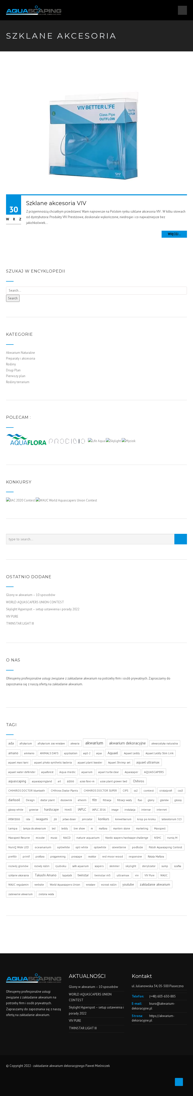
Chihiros (138, 781)
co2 (136, 790)
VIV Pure (149, 875)
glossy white (15, 809)
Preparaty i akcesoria (20, 358)
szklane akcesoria (18, 875)
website (39, 884)
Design (30, 800)
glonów (164, 800)
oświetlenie (119, 847)
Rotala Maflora (156, 856)
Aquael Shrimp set (119, 762)
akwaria (75, 743)
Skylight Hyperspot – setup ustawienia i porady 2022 (42, 609)
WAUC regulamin (18, 884)
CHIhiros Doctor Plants (64, 790)
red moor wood (112, 856)
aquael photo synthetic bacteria (53, 762)
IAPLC (82, 809)
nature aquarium (88, 837)
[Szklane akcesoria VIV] (96, 134)
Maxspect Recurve (19, 837)
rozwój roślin (42, 866)
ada (11, 743)
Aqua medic (67, 772)
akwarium (94, 743)
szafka (177, 866)
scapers (99, 866)
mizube (40, 837)
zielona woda (46, 894)
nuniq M (172, 837)
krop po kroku (146, 819)
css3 (180, 790)
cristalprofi (166, 790)
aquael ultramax (148, 762)
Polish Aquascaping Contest (165, 847)
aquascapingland (42, 781)
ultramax (123, 875)
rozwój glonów (18, 866)
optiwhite (63, 847)
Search (13, 298)
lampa (12, 828)
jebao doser (69, 819)
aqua (99, 753)
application (70, 753)
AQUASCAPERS (154, 772)
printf (26, 856)
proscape (76, 856)
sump (164, 866)
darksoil (14, 800)
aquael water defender (21, 772)
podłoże (137, 847)
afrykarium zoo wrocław (51, 743)
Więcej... (174, 234)
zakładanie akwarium (155, 884)
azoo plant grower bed (113, 781)
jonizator (87, 819)
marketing (142, 828)
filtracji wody (124, 800)
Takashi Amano (46, 875)
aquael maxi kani (18, 762)
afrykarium (26, 743)
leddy (64, 828)
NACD (67, 837)
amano (13, 753)
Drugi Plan (13, 370)
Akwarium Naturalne (20, 353)
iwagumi (42, 819)
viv (137, 875)
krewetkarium (123, 819)
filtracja (107, 800)
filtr (94, 800)
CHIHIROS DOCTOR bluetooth (26, 790)
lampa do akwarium (34, 828)
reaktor (92, 856)
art (59, 781)
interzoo (14, 819)
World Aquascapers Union (65, 884)
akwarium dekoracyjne (127, 742)
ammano (29, 753)
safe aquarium (80, 866)
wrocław (90, 884)
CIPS (125, 790)
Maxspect (160, 828)
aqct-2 (86, 753)
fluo (140, 800)
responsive (135, 856)
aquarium (86, 772)
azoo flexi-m (87, 781)
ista (28, 819)
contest (148, 790)
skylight (130, 866)
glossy (178, 800)
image (115, 809)
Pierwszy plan (15, 376)
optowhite (100, 847)
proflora (39, 856)
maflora (103, 828)
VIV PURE (12, 616)
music (54, 837)
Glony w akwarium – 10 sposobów (30, 595)
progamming (58, 856)
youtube (128, 884)
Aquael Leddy (132, 753)
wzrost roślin (109, 884)
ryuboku (60, 866)
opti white (82, 847)
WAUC (164, 875)
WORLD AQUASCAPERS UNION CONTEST (35, 602)
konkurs (103, 819)
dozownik (66, 800)
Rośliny (11, 364)
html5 (68, 809)
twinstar (83, 875)
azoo (70, 781)
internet (162, 809)
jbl (55, 819)
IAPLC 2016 (99, 809)
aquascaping (17, 781)
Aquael (113, 752)
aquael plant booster (90, 762)
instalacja (129, 809)
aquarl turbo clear (108, 772)
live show (79, 828)
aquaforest (47, 772)
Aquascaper (131, 772)
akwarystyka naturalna (165, 743)
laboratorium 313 (172, 819)
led (54, 828)
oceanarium (43, 847)
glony (151, 800)
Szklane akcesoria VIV (56, 203)
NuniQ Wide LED (18, 847)
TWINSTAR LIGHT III (20, 623)
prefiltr (12, 856)
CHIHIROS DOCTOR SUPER (100, 790)
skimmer (114, 866)
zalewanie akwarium (20, 894)
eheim (82, 800)
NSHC (157, 837)
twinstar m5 (102, 875)
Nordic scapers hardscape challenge (126, 837)
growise (33, 809)
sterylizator (149, 866)
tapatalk (67, 875)
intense (146, 809)
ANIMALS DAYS (49, 753)
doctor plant (47, 800)
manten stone (121, 828)
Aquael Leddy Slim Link (159, 753)
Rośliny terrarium (17, 382)
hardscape (51, 809)
